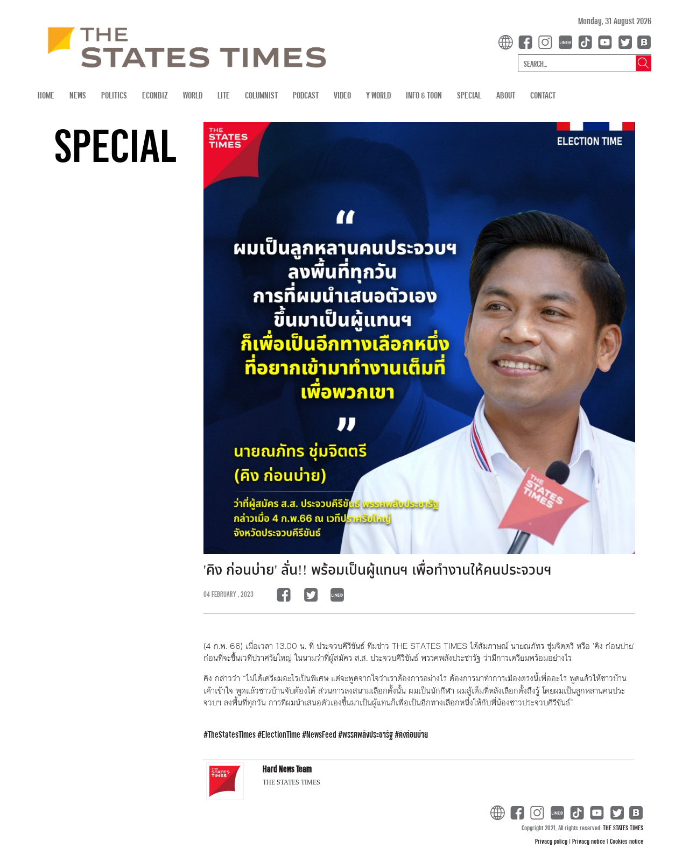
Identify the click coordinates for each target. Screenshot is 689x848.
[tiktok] (587, 41)
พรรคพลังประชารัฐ (367, 734)
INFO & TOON (424, 95)
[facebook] (527, 41)
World (192, 95)
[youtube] (607, 41)
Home (46, 95)
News (77, 95)
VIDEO (342, 95)
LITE (223, 95)
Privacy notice (589, 841)
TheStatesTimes (232, 734)
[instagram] (547, 41)
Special (469, 95)
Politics (114, 95)
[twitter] (625, 41)
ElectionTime (281, 734)
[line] (567, 41)
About (505, 95)
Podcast (306, 95)
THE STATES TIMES (623, 827)
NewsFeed (321, 734)
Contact (543, 95)
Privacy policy (552, 841)
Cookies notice (626, 841)
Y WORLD (378, 95)
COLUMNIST (261, 95)
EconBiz (155, 95)
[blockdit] (642, 41)
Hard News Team (287, 768)
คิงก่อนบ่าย (413, 734)
